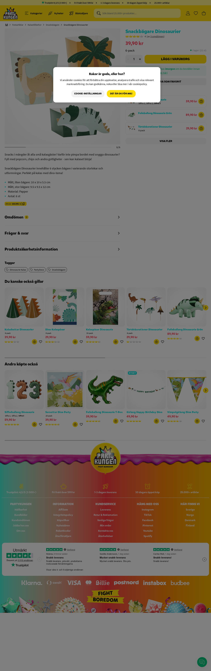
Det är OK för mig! (121, 93)
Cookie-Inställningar (88, 93)
